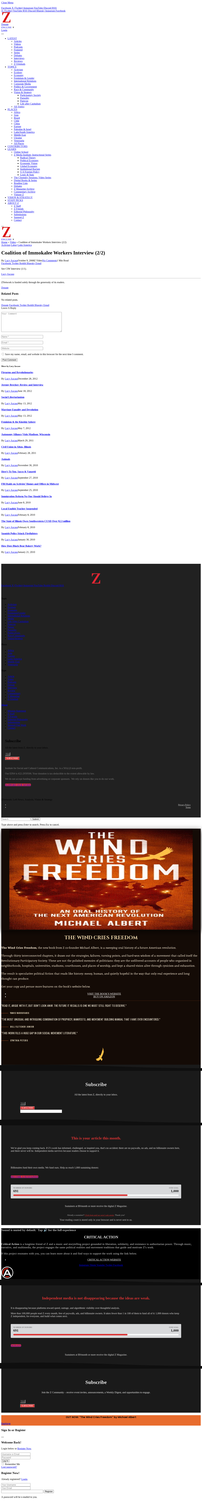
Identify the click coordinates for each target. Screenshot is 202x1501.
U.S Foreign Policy (29, 172)
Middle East (20, 135)
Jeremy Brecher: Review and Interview (22, 384)
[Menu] (2, 33)
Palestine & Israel (22, 129)
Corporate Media (22, 84)
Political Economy (29, 160)
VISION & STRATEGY (20, 197)
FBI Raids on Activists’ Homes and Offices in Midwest (30, 484)
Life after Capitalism (30, 103)
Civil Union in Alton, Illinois (16, 446)
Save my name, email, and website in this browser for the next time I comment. (44, 354)
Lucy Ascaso (11, 260)
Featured (18, 49)
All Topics (19, 106)
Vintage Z (19, 194)
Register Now (24, 1448)
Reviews (18, 61)
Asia (16, 115)
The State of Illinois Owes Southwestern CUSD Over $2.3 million (35, 521)
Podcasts (18, 47)
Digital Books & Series (25, 180)
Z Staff (17, 206)
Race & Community (24, 89)
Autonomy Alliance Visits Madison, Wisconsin (25, 434)
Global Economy (28, 166)
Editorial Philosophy (24, 211)
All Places (19, 143)
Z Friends (19, 208)
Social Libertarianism (12, 397)
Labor (14, 245)
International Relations (25, 81)
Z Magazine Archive (24, 189)
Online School (21, 152)
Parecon (24, 101)
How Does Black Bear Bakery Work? (21, 546)
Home (4, 242)
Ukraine (18, 137)
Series (17, 52)
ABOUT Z (13, 203)
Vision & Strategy (23, 92)
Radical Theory (28, 157)
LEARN (12, 149)
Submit (35, 819)
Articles (18, 41)
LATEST (12, 38)
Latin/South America (24, 132)
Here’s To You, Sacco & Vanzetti (18, 471)
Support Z (19, 217)
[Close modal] (2, 1437)
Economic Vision (28, 163)
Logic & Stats (27, 174)
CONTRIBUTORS (17, 146)
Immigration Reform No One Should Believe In (26, 496)
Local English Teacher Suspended (19, 508)
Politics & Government (25, 86)
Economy (19, 75)
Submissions (20, 214)
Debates (18, 55)
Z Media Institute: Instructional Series (32, 154)
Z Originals (19, 64)
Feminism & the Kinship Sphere (18, 422)
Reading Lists (21, 183)
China (17, 123)
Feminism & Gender (24, 78)
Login (24, 1479)
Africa (17, 112)
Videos (17, 44)
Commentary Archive (24, 191)
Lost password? (9, 1467)
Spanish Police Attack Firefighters (19, 533)
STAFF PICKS (15, 200)
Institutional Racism (30, 169)
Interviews (19, 58)
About (4, 705)
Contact (18, 220)
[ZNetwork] (6, 21)
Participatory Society (30, 95)
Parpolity (24, 98)
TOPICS (12, 66)
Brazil (17, 118)
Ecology (18, 72)
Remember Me (12, 1464)
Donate (5, 24)
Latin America (25, 245)
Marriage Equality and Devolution (19, 409)
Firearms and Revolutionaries (17, 372)
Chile (16, 120)
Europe (17, 126)
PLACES (12, 109)
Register (49, 1491)
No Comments (49, 260)
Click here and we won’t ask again (99, 1215)
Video (13, 242)
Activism (18, 69)
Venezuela (19, 140)
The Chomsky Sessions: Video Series (32, 177)
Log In (5, 1461)
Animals (5, 459)
